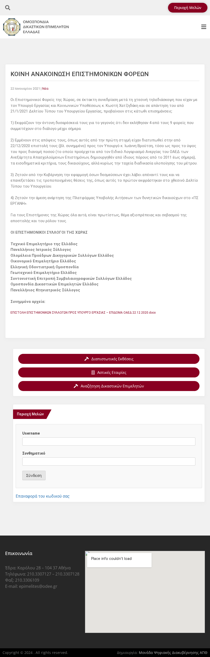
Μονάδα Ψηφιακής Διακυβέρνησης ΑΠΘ (173, 652)
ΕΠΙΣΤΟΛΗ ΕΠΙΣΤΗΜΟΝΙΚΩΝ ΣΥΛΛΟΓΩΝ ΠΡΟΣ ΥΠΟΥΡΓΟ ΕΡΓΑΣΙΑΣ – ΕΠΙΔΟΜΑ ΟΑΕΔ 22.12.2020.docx (83, 312)
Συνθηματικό (33, 453)
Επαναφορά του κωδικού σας (43, 496)
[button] (203, 27)
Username (31, 433)
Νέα (45, 88)
